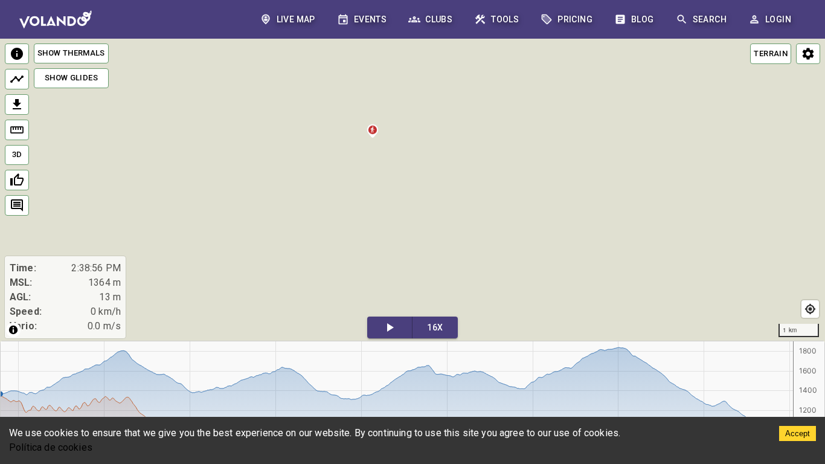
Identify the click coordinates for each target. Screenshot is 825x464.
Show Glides (71, 77)
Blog (642, 19)
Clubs (438, 19)
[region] (412, 190)
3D (17, 154)
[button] (372, 139)
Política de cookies (50, 447)
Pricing (574, 19)
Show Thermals (71, 52)
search (710, 19)
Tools (505, 19)
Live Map (296, 19)
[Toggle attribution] (13, 330)
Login (778, 19)
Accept (797, 433)
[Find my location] (810, 309)
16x (435, 327)
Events (370, 19)
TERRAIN (771, 53)
